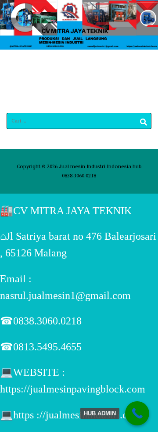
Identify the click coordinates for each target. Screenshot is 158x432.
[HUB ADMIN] (137, 413)
